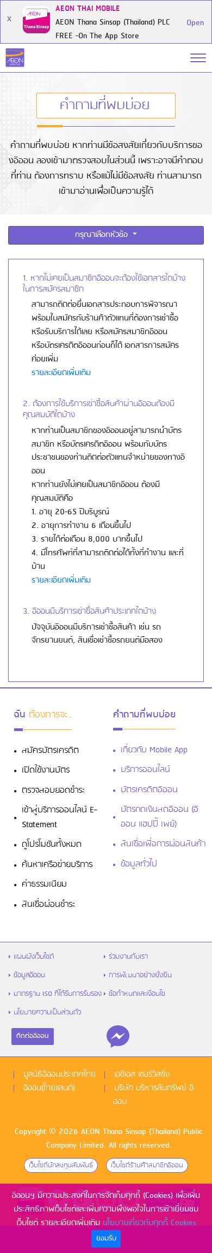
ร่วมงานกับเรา (128, 957)
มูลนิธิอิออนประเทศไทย (59, 1074)
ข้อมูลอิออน (29, 975)
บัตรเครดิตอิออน (149, 790)
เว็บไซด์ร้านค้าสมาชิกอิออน (147, 1165)
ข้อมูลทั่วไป (139, 864)
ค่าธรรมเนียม (44, 884)
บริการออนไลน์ (145, 770)
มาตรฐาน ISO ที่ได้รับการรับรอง (58, 994)
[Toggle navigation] (198, 58)
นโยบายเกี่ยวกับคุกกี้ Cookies (149, 1223)
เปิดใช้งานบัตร (46, 770)
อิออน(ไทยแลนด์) (49, 1088)
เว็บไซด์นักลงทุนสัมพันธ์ (61, 1165)
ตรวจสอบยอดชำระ (53, 790)
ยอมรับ (106, 1238)
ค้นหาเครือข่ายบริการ (57, 865)
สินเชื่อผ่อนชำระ (48, 905)
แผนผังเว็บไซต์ (34, 957)
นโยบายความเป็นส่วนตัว (47, 1012)
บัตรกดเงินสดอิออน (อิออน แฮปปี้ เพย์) (159, 817)
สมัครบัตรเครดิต (50, 751)
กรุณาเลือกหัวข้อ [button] (102, 234)
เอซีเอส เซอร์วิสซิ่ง (142, 1074)
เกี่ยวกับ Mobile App (154, 750)
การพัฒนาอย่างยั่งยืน (140, 975)
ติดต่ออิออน (32, 1036)
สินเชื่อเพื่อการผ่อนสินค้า (163, 844)
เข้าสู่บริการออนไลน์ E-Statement (59, 817)
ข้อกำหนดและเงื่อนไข (137, 994)
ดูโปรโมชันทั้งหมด (52, 845)
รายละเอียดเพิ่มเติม (61, 372)
